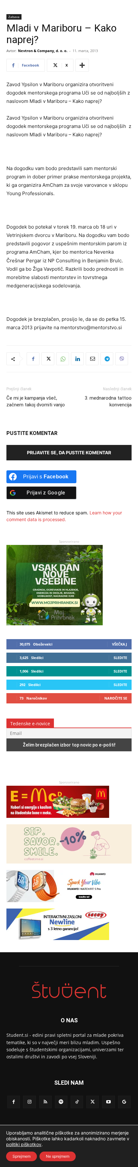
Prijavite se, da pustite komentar (69, 452)
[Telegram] (106, 358)
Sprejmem (21, 1156)
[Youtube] (108, 1102)
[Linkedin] (77, 358)
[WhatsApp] (62, 358)
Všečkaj (119, 644)
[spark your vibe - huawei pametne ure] (57, 905)
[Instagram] (29, 1102)
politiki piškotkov (23, 1144)
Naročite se (115, 698)
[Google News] (124, 1102)
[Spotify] (61, 1102)
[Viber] (121, 358)
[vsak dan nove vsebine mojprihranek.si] (54, 623)
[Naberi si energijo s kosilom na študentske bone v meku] (57, 821)
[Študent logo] (69, 990)
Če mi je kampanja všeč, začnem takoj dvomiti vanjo (35, 401)
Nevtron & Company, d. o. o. (42, 50)
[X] (47, 358)
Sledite (120, 657)
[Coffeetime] (69, 867)
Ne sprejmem (57, 1156)
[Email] (92, 358)
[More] (82, 65)
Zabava (14, 16)
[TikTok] (77, 1102)
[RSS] (45, 1102)
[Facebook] (33, 358)
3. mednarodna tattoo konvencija (108, 401)
